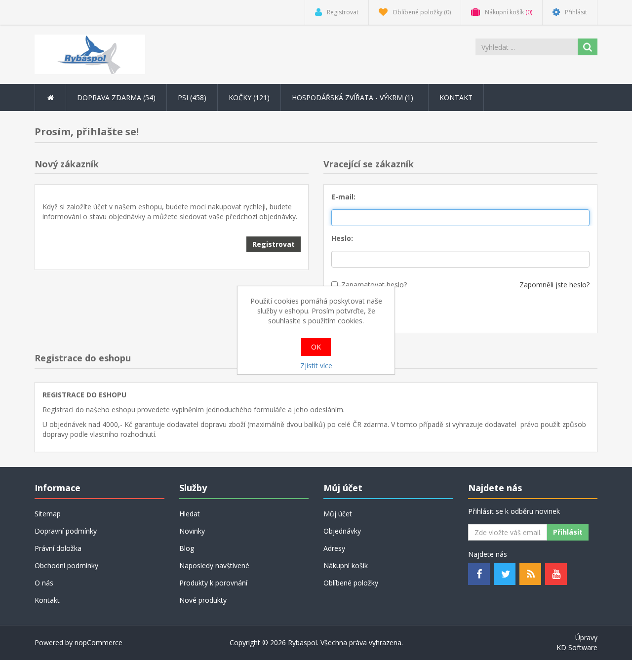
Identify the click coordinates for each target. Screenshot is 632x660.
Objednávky (342, 531)
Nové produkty (203, 600)
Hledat (189, 513)
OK (316, 346)
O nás (44, 582)
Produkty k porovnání (213, 582)
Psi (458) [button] (192, 97)
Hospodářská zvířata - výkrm (353, 97)
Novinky (192, 531)
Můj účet (337, 513)
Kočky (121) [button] (249, 97)
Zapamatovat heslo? (374, 284)
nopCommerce (98, 642)
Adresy (334, 548)
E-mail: (343, 196)
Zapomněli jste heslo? (554, 284)
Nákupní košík (345, 565)
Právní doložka (58, 548)
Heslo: (342, 238)
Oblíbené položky (350, 582)
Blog (186, 548)
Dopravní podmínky (66, 531)
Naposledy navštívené (214, 565)
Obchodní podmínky (66, 565)
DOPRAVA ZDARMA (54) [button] (116, 97)
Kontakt (456, 97)
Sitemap (48, 513)
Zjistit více (316, 365)
